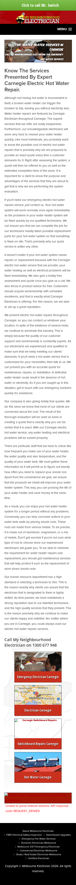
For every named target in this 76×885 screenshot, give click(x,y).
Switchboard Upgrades (58, 834)
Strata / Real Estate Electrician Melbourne (38, 854)
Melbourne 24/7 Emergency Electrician (38, 846)
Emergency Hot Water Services (39, 838)
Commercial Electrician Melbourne (38, 850)
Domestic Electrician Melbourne (38, 842)
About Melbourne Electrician (38, 831)
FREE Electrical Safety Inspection (24, 834)
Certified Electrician (38, 858)
